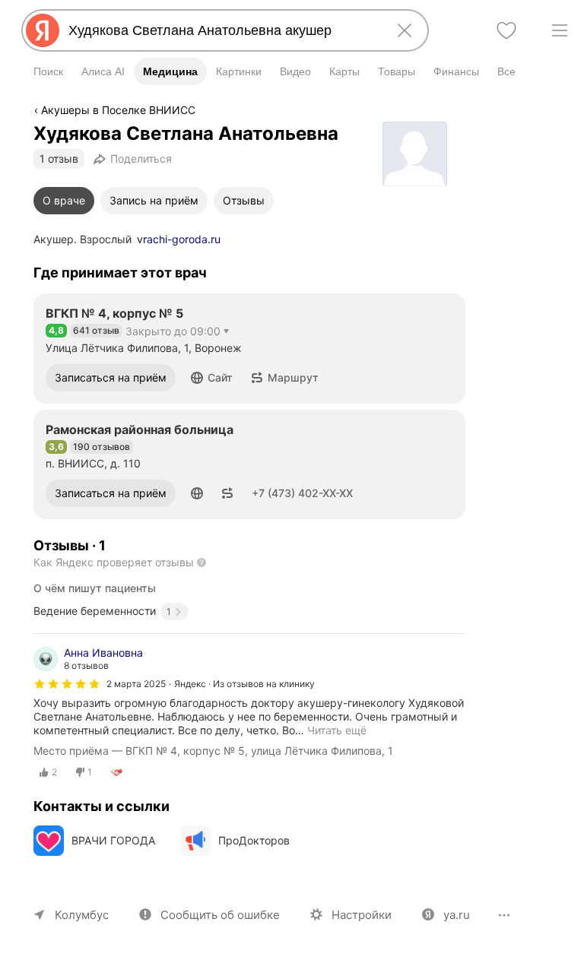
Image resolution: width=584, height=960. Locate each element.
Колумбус (82, 915)
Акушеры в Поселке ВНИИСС (118, 109)
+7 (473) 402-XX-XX (302, 492)
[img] (66, 684)
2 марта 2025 (136, 683)
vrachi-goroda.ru (179, 239)
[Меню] (559, 30)
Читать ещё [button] (337, 730)
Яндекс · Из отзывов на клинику (244, 683)
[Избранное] (506, 30)
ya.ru (456, 915)
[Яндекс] (42, 30)
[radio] (48, 772)
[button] (212, 377)
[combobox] (222, 30)
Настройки (362, 915)
